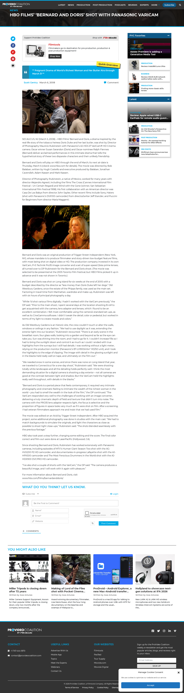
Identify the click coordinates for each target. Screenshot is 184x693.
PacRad (97, 654)
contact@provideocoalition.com (26, 655)
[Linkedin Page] (169, 631)
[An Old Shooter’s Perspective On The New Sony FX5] (134, 128)
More (154, 5)
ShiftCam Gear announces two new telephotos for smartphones (154, 154)
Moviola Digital (101, 667)
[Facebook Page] (153, 631)
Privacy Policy (88, 688)
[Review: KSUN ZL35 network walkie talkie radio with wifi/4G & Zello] (134, 76)
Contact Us (56, 671)
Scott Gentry (31, 82)
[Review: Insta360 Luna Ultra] (134, 65)
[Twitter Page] (158, 631)
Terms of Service (72, 688)
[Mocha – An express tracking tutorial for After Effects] (134, 140)
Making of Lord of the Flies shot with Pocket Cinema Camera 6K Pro (68, 591)
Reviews (132, 5)
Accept (150, 685)
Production (83, 5)
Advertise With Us (59, 650)
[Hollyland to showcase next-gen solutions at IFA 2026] (155, 569)
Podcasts (120, 5)
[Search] (180, 5)
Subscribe (169, 5)
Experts (144, 5)
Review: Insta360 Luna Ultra (153, 66)
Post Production (102, 5)
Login (115, 494)
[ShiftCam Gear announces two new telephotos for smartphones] (134, 152)
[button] (178, 672)
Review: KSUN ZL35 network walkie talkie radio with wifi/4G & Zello (153, 79)
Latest (61, 5)
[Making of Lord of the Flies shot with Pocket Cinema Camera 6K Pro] (71, 569)
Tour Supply (99, 659)
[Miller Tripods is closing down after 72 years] (29, 569)
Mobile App (56, 654)
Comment (113, 82)
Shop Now (55, 56)
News (71, 5)
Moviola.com (100, 663)
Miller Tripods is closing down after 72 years (27, 590)
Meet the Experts (59, 663)
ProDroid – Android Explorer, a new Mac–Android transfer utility (112, 591)
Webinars (55, 667)
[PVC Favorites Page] (168, 35)
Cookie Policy (102, 688)
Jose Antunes (26, 595)
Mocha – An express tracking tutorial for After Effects (153, 142)
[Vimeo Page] (175, 631)
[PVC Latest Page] (168, 99)
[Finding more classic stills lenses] (134, 88)
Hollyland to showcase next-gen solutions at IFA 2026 (153, 590)
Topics (54, 659)
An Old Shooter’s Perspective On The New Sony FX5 (153, 130)
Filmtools (98, 650)
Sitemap (115, 688)
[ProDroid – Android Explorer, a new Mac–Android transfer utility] (113, 569)
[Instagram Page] (164, 631)
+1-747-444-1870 (17, 651)
